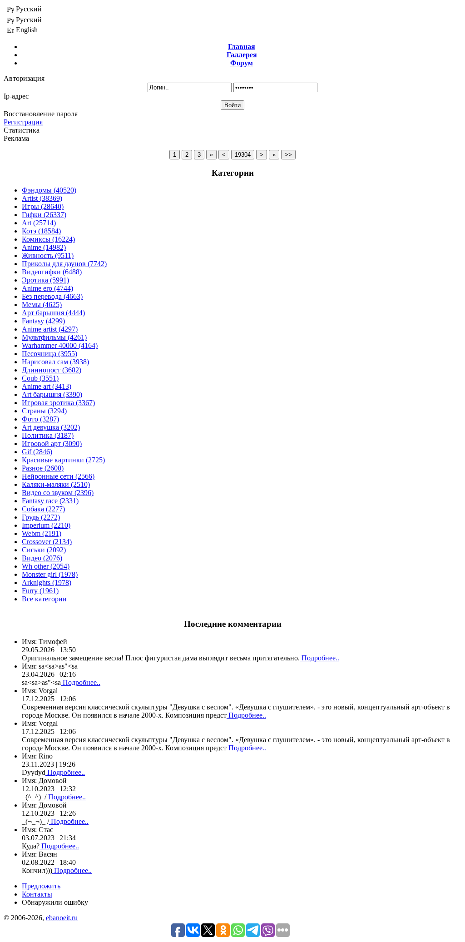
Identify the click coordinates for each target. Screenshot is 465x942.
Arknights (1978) (46, 582)
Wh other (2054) (45, 566)
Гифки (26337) (44, 214)
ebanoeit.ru (62, 918)
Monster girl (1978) (50, 574)
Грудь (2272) (41, 517)
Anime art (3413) (46, 386)
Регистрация (23, 122)
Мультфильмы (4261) (54, 337)
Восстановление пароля (41, 114)
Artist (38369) (42, 198)
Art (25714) (39, 223)
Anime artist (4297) (50, 329)
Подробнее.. (319, 658)
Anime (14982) (44, 247)
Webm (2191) (41, 533)
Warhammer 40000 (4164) (60, 345)
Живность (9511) (48, 255)
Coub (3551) (40, 378)
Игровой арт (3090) (52, 443)
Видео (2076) (42, 558)
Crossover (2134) (47, 541)
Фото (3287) (40, 419)
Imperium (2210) (46, 525)
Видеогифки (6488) (52, 272)
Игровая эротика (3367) (58, 403)
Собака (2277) (43, 509)
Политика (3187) (48, 435)
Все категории (44, 599)
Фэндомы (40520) (49, 190)
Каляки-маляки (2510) (56, 484)
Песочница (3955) (49, 353)
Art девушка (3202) (51, 427)
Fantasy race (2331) (50, 501)
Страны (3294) (44, 411)
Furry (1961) (40, 591)
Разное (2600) (43, 468)
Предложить (41, 886)
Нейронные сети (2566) (58, 476)
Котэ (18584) (41, 231)
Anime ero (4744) (47, 288)
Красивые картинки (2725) (63, 460)
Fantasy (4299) (43, 321)
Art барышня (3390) (52, 394)
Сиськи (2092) (44, 550)
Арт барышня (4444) (53, 313)
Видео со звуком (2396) (58, 492)
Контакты (37, 894)
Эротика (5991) (45, 280)
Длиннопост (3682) (51, 370)
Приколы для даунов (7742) (64, 264)
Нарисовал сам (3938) (55, 362)
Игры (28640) (43, 206)
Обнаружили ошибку (55, 902)
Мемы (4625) (42, 304)
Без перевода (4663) (52, 296)
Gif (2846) (37, 452)
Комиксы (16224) (48, 239)
